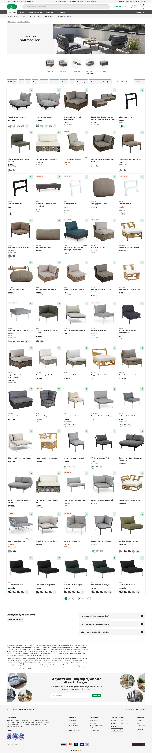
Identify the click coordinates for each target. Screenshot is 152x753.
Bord (39, 16)
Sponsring (93, 723)
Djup (21, 82)
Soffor (31, 16)
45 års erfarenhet (91, 1)
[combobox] (66, 6)
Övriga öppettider (117, 730)
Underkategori (81, 82)
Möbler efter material (64, 16)
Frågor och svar (73, 725)
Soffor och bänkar (30, 36)
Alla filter (13, 82)
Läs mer (10, 730)
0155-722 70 (16, 1)
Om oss (137, 1)
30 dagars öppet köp (63, 1)
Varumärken (60, 12)
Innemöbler (49, 12)
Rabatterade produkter (98, 82)
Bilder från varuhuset (96, 725)
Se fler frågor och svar (15, 619)
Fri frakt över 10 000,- (77, 1)
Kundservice (72, 720)
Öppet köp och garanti (75, 730)
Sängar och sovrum (35, 12)
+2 (27, 126)
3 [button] (72, 598)
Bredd (35, 82)
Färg (72, 82)
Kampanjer (140, 12)
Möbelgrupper (12, 16)
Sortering (138, 82)
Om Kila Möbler (94, 730)
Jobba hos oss (94, 720)
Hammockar (49, 16)
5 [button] (79, 598)
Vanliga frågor (130, 1)
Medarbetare (94, 728)
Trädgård (22, 12)
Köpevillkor (72, 733)
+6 (138, 551)
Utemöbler (12, 12)
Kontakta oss (72, 723)
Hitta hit (140, 729)
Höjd (28, 82)
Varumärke (54, 82)
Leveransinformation (75, 728)
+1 (27, 341)
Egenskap (44, 82)
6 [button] (82, 598)
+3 (54, 126)
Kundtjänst (122, 1)
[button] (89, 598)
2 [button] (69, 598)
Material (64, 82)
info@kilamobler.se (28, 1)
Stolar (23, 16)
